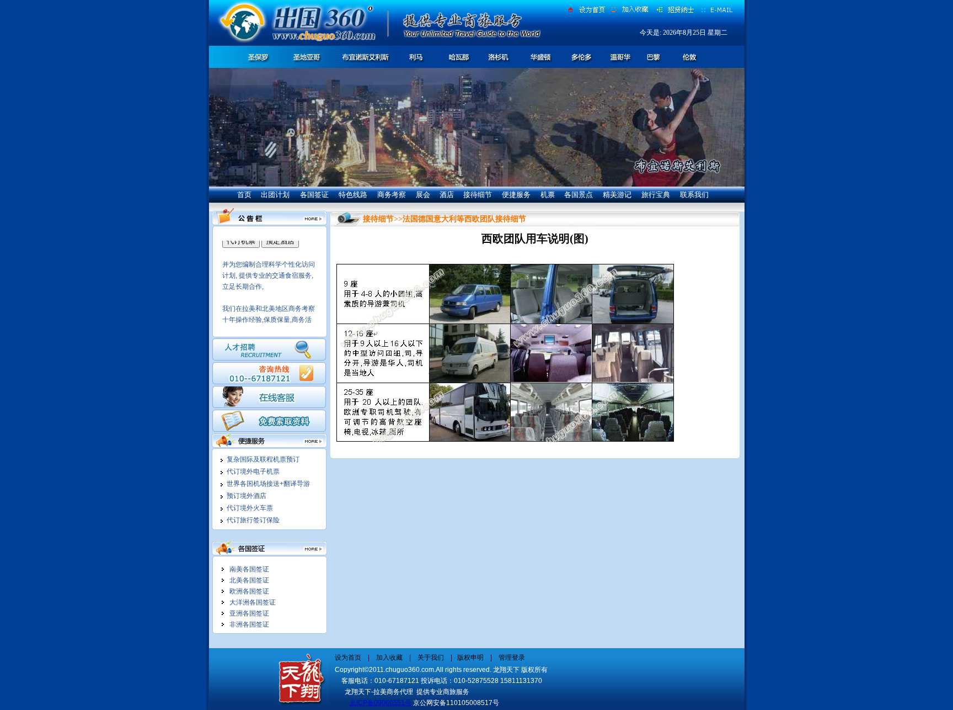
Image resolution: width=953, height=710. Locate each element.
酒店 (447, 194)
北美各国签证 (249, 580)
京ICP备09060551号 (380, 703)
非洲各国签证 (249, 624)
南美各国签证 (249, 569)
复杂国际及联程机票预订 (263, 459)
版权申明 (471, 657)
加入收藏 (390, 657)
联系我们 (694, 194)
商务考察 (391, 194)
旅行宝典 (655, 194)
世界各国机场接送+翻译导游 (268, 484)
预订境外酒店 (246, 496)
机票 (547, 194)
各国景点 (578, 194)
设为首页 (348, 657)
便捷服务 (516, 194)
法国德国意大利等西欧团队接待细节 (464, 219)
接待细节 (477, 194)
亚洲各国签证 (249, 613)
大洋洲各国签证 (252, 602)
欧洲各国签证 (249, 591)
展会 (423, 194)
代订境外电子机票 (253, 471)
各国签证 (314, 194)
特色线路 (353, 194)
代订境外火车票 (250, 508)
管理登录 (511, 657)
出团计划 (275, 194)
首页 (244, 194)
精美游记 (617, 194)
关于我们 (430, 657)
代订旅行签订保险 (253, 520)
